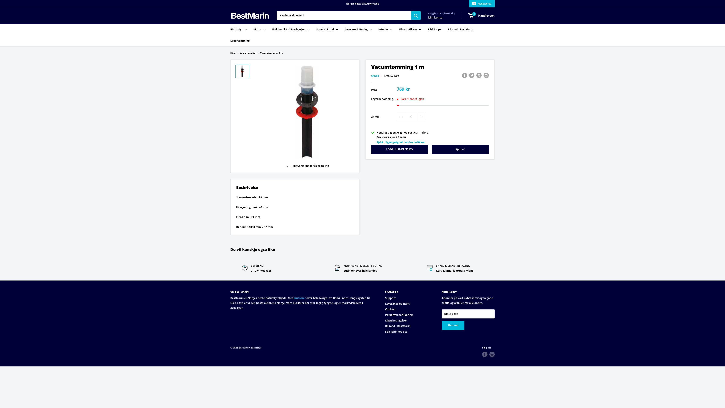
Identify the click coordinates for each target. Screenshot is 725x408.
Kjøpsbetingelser (396, 320)
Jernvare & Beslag (356, 29)
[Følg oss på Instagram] (492, 354)
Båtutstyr (236, 29)
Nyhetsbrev (484, 3)
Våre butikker (408, 29)
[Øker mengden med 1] (421, 117)
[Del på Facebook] (464, 75)
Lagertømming (240, 40)
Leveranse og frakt (397, 303)
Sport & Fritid (325, 29)
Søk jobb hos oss (396, 331)
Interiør (383, 29)
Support (390, 298)
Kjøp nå (460, 149)
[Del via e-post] (486, 75)
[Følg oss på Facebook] (484, 354)
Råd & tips (434, 29)
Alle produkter (248, 53)
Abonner (453, 325)
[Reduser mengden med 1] (401, 117)
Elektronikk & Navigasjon (288, 29)
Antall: (375, 117)
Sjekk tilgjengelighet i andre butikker (400, 142)
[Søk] (416, 15)
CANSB (375, 75)
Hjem (233, 53)
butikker (300, 298)
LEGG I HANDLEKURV (399, 149)
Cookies (390, 309)
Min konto (435, 17)
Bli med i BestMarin (460, 29)
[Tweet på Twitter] (479, 75)
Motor (257, 29)
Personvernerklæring (399, 315)
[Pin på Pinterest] (471, 75)
